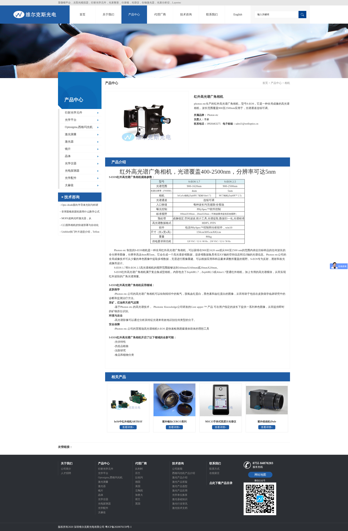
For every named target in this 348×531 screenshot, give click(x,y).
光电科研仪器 (83, 446)
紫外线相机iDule (267, 421)
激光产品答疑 (179, 482)
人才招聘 (66, 473)
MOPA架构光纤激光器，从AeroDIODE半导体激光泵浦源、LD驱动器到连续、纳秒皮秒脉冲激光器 (79, 219)
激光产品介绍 (179, 477)
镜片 (68, 148)
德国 (137, 482)
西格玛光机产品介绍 (183, 473)
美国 (137, 486)
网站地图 (260, 474)
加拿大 (139, 495)
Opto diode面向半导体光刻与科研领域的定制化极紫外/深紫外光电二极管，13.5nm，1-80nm (79, 206)
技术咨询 (186, 14)
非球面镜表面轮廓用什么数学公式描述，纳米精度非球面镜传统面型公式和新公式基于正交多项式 (80, 212)
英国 (137, 503)
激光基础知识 (179, 499)
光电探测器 (72, 170)
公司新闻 (177, 468)
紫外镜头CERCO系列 (174, 421)
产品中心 (134, 14)
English (237, 14)
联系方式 (214, 468)
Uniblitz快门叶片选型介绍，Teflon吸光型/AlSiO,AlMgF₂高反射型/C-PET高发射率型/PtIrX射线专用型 (79, 232)
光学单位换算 (179, 495)
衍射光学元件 (73, 112)
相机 (287, 83)
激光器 (69, 141)
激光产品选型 (179, 486)
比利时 (139, 468)
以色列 (139, 477)
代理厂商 (160, 14)
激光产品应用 (179, 490)
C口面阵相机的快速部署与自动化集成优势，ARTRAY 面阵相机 (79, 226)
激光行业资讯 (179, 503)
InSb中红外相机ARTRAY (128, 421)
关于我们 (108, 14)
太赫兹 (69, 185)
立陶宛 (139, 490)
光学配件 (70, 177)
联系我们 (212, 14)
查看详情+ (128, 427)
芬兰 (137, 473)
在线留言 (214, 473)
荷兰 (137, 499)
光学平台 (70, 119)
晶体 (68, 156)
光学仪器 (70, 163)
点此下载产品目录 (221, 483)
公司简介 (66, 468)
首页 (82, 14)
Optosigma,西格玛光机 (79, 127)
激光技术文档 (179, 508)
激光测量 (70, 134)
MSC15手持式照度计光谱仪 (220, 421)
